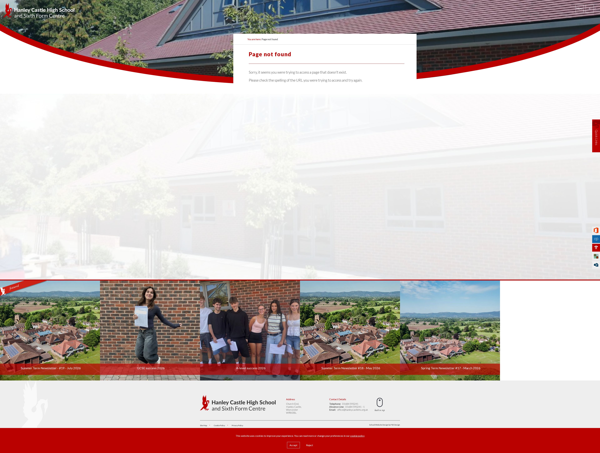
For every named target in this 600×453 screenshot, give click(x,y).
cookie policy (357, 435)
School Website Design (378, 425)
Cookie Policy (219, 425)
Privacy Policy (237, 425)
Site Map (203, 425)
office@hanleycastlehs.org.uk (352, 409)
